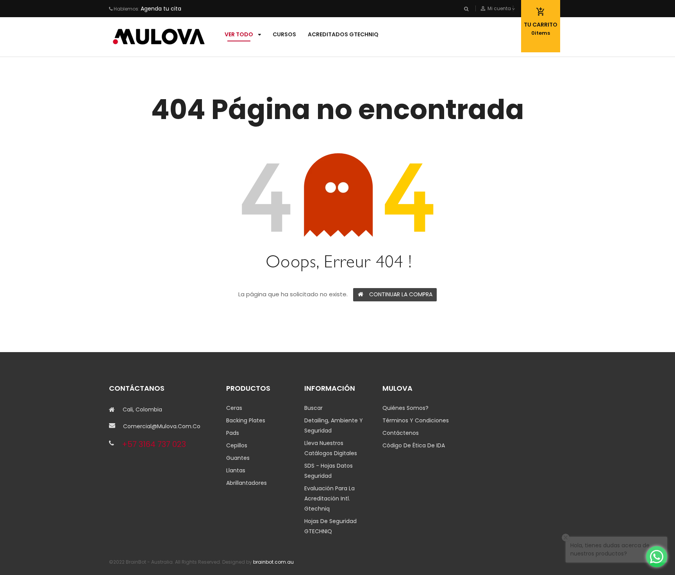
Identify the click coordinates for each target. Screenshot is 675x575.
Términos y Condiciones (415, 420)
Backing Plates (245, 420)
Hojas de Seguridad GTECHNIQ (330, 526)
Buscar (313, 408)
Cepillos (236, 445)
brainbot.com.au (273, 562)
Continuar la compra (400, 294)
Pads (232, 433)
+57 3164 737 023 (154, 444)
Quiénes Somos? (405, 408)
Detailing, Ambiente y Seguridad (333, 425)
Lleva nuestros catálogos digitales (330, 448)
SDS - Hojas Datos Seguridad (328, 471)
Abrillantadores (246, 483)
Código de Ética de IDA (413, 445)
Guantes (238, 458)
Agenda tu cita (161, 8)
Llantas (235, 470)
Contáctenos (400, 433)
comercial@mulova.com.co (161, 426)
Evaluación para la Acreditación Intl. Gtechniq (329, 498)
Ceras (234, 408)
